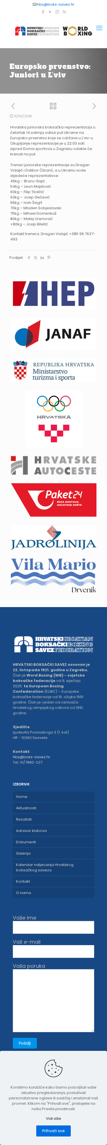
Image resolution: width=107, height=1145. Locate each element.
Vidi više (53, 1118)
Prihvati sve (53, 1131)
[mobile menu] (99, 28)
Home (21, 796)
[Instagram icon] (57, 12)
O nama (23, 892)
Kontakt (23, 881)
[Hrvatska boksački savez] (53, 31)
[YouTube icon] (50, 12)
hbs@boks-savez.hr (55, 4)
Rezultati (24, 819)
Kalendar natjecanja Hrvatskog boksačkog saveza (45, 867)
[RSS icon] (64, 12)
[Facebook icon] (43, 12)
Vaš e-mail (27, 942)
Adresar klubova (31, 830)
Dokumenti (26, 842)
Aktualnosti (26, 808)
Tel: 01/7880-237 (28, 762)
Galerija (23, 853)
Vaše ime (24, 918)
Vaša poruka (29, 966)
